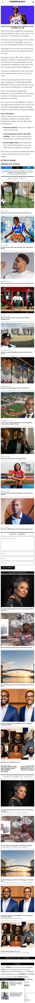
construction (23, 971)
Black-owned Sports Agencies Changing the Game (13, 458)
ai (11, 967)
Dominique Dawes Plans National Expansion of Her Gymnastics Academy (17, 494)
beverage (23, 969)
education (9, 974)
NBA (31, 171)
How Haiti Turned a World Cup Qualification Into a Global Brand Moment (17, 248)
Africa (8, 967)
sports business (20, 173)
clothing (3, 971)
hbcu (16, 977)
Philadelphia (25, 979)
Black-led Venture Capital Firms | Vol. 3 (11, 762)
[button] (25, 996)
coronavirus (30, 971)
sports (11, 173)
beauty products (17, 969)
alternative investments (21, 967)
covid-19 (3, 974)
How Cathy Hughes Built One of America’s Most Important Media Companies (17, 609)
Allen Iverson (7, 171)
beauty (11, 969)
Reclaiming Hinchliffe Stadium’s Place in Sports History (15, 388)
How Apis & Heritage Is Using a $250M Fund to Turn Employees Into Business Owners (17, 724)
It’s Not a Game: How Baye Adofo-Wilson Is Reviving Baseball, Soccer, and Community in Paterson (16, 423)
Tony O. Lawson (9, 160)
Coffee (7, 971)
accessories (3, 967)
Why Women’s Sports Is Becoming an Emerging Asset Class (16, 212)
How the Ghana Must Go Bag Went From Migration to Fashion (16, 647)
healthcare (25, 977)
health (20, 977)
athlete (16, 171)
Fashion (21, 974)
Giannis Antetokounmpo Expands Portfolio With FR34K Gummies (17, 283)
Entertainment (15, 974)
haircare (12, 977)
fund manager (3, 976)
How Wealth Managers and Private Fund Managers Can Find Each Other (17, 685)
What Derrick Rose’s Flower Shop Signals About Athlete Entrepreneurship (15, 318)
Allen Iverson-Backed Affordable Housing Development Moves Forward (16, 353)
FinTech (27, 974)
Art (27, 967)
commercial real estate (15, 971)
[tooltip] (6, 167)
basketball (24, 171)
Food (32, 974)
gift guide (9, 976)
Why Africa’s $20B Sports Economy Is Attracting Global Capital (17, 529)
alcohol (13, 967)
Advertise (4, 164)
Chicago (27, 969)
